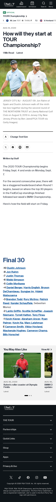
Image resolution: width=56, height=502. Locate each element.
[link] (9, 5)
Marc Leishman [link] (33, 322)
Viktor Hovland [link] (33, 326)
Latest (6, 391)
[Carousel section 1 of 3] (26, 395)
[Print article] (20, 147)
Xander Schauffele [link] (21, 303)
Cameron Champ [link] (37, 330)
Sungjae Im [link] (27, 291)
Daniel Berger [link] (14, 287)
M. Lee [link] (13, 20)
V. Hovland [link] (48, 20)
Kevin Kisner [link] (12, 318)
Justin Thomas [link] (15, 275)
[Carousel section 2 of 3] (29, 395)
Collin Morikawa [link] (15, 283)
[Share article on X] (5, 147)
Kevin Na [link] (18, 322)
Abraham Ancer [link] (31, 318)
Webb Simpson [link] (15, 279)
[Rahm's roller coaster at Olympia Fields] (22, 365)
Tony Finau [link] (38, 315)
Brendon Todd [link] (14, 299)
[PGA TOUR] (9, 408)
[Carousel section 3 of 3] (31, 395)
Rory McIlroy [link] (31, 299)
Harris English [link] (32, 287)
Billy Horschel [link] (11, 334)
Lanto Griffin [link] (13, 311)
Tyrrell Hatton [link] (23, 315)
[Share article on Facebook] (13, 147)
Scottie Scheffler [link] (32, 311)
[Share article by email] (27, 147)
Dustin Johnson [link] (16, 268)
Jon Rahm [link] (12, 272)
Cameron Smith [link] (14, 326)
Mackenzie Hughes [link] (14, 330)
